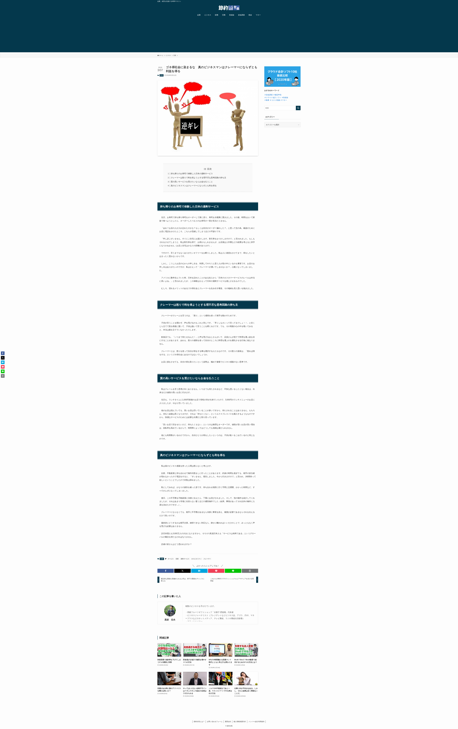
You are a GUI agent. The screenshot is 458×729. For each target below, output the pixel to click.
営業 (161, 75)
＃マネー (283, 100)
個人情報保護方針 (240, 721)
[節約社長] (229, 7)
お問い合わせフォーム (214, 721)
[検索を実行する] (298, 108)
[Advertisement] (229, 35)
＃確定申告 (277, 95)
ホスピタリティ (196, 559)
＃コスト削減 (275, 100)
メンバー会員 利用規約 (256, 721)
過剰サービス (185, 559)
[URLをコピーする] (250, 571)
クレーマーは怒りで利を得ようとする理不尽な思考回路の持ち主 (198, 178)
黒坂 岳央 (170, 619)
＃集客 (266, 100)
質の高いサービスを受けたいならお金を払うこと (192, 182)
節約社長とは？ (199, 721)
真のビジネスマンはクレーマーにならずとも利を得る (194, 186)
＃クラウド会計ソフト (272, 97)
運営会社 (228, 721)
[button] (165, 571)
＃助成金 (284, 97)
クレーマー (207, 559)
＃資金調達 (268, 95)
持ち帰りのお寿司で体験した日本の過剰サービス (192, 174)
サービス (171, 559)
